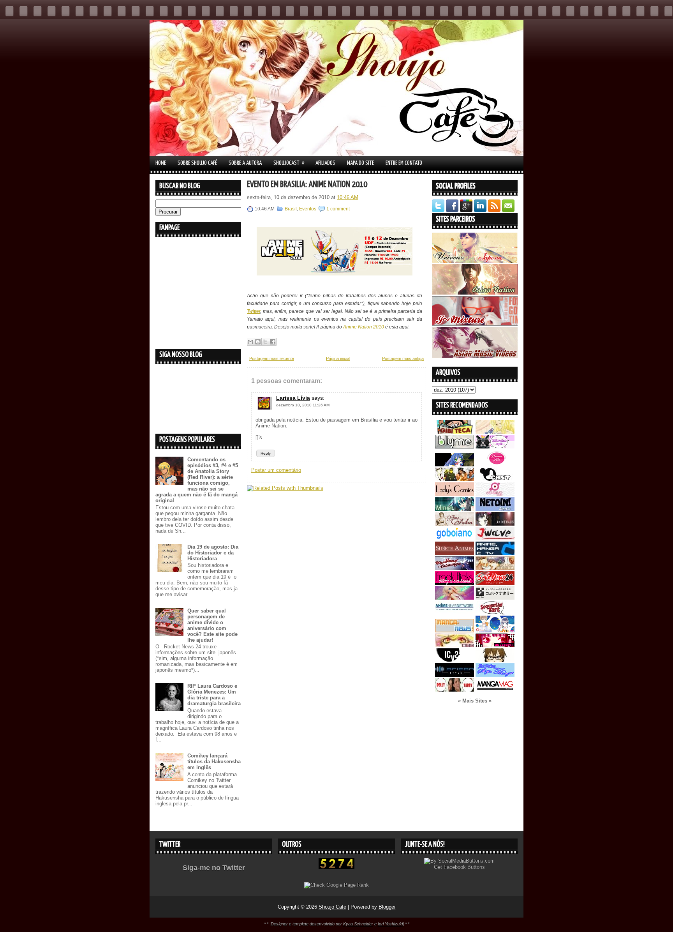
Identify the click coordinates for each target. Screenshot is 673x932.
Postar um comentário (276, 470)
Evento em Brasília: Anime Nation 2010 (307, 184)
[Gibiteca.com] (454, 432)
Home (160, 163)
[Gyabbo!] (454, 465)
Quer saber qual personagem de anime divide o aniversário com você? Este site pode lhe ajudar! (212, 625)
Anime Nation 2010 (363, 327)
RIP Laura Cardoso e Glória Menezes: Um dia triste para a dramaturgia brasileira (214, 694)
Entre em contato (404, 163)
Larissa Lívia (293, 398)
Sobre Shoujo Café (197, 163)
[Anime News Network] (454, 613)
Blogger (387, 907)
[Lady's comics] (454, 494)
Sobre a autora (245, 163)
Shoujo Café (332, 907)
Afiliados (325, 163)
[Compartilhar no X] (265, 342)
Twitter (253, 311)
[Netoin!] (495, 509)
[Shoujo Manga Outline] (454, 645)
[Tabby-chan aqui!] (495, 447)
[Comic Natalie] (495, 598)
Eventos (307, 209)
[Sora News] (495, 583)
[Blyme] (454, 447)
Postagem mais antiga (403, 358)
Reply (266, 453)
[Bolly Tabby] (454, 690)
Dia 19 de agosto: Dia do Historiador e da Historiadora (212, 552)
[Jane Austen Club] (454, 524)
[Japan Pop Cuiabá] (495, 494)
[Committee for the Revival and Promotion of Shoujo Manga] (495, 675)
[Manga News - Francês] (454, 631)
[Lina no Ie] (495, 432)
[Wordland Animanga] (454, 568)
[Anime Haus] (495, 524)
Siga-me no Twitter (214, 868)
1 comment (338, 209)
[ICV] (454, 660)
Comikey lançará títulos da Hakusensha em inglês (214, 761)
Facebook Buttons (464, 867)
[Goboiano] (454, 539)
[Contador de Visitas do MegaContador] (336, 867)
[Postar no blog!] (258, 342)
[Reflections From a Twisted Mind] (454, 479)
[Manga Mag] (495, 690)
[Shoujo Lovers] (495, 631)
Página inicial (338, 358)
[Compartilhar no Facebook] (273, 342)
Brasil (291, 209)
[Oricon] (454, 675)
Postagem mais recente (271, 358)
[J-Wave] (495, 539)
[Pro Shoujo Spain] (495, 645)
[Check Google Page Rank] (336, 885)
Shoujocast (289, 163)
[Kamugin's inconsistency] (454, 598)
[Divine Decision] (495, 568)
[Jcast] (495, 479)
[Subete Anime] (454, 553)
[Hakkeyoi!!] (495, 660)
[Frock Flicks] (454, 583)
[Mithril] (454, 509)
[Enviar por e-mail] (250, 342)
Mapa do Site (360, 163)
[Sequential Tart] (495, 613)
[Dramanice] (495, 465)
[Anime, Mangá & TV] (495, 553)
